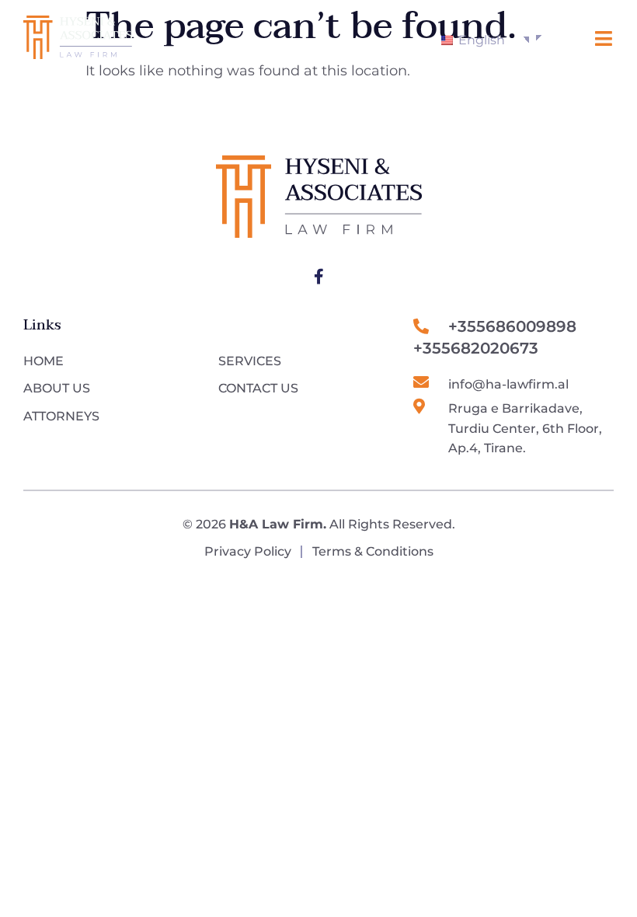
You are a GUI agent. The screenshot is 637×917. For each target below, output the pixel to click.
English (480, 40)
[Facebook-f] (318, 276)
